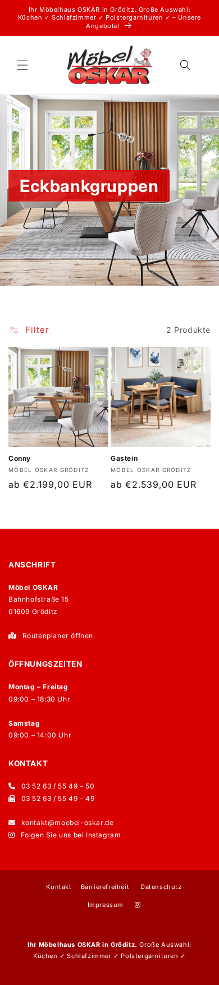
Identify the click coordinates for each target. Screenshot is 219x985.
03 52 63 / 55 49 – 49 (58, 798)
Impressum (106, 905)
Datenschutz (161, 887)
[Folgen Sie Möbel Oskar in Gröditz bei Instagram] (138, 905)
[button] (22, 65)
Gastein (124, 458)
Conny (19, 458)
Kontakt (58, 887)
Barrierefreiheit (105, 887)
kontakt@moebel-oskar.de (67, 822)
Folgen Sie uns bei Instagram (71, 835)
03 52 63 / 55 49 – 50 (58, 786)
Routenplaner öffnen (57, 635)
